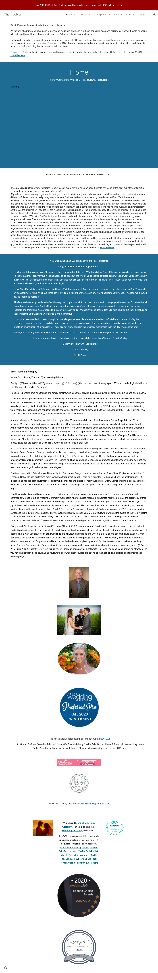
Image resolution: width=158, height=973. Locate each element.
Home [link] (69, 14)
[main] (79, 40)
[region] (79, 5)
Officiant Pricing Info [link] (124, 14)
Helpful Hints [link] (103, 14)
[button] (154, 14)
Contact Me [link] (86, 14)
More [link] (142, 14)
